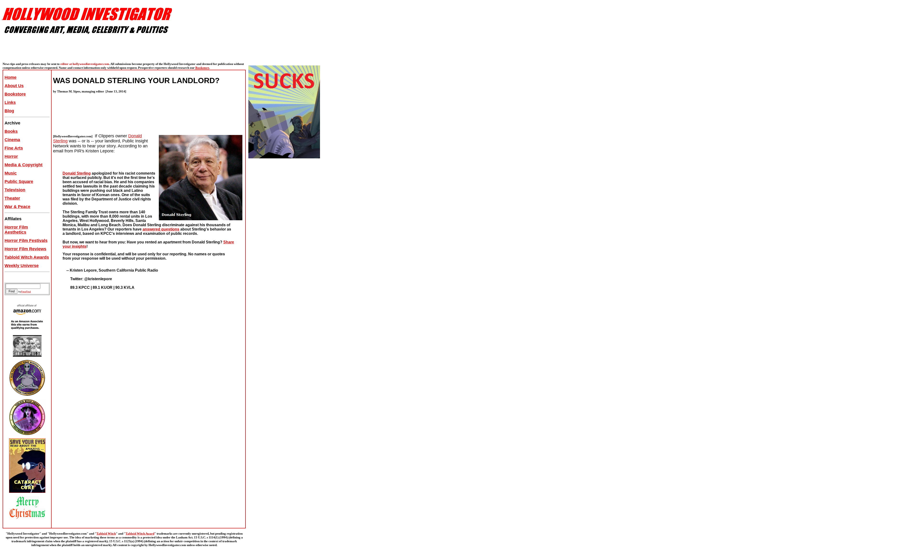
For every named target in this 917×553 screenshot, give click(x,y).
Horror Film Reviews (25, 249)
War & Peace (17, 206)
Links (10, 102)
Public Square (19, 181)
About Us (14, 85)
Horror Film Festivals (26, 240)
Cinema (12, 139)
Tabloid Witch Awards (27, 257)
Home (10, 77)
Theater (12, 198)
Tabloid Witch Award (140, 533)
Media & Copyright (24, 164)
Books (11, 131)
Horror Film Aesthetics (16, 230)
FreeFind (26, 291)
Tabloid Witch (106, 533)
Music (11, 173)
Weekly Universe (22, 265)
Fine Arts (14, 148)
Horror (11, 156)
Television (15, 190)
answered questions (161, 229)
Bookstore (202, 68)
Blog (9, 110)
